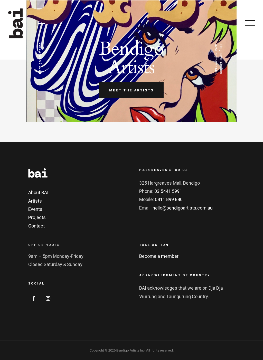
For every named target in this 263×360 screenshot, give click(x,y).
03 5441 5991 (168, 191)
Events (35, 209)
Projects (37, 217)
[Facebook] (34, 298)
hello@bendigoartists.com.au (183, 208)
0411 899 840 (169, 199)
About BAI (38, 192)
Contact (36, 226)
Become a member (159, 256)
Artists (35, 201)
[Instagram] (48, 298)
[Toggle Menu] (250, 23)
